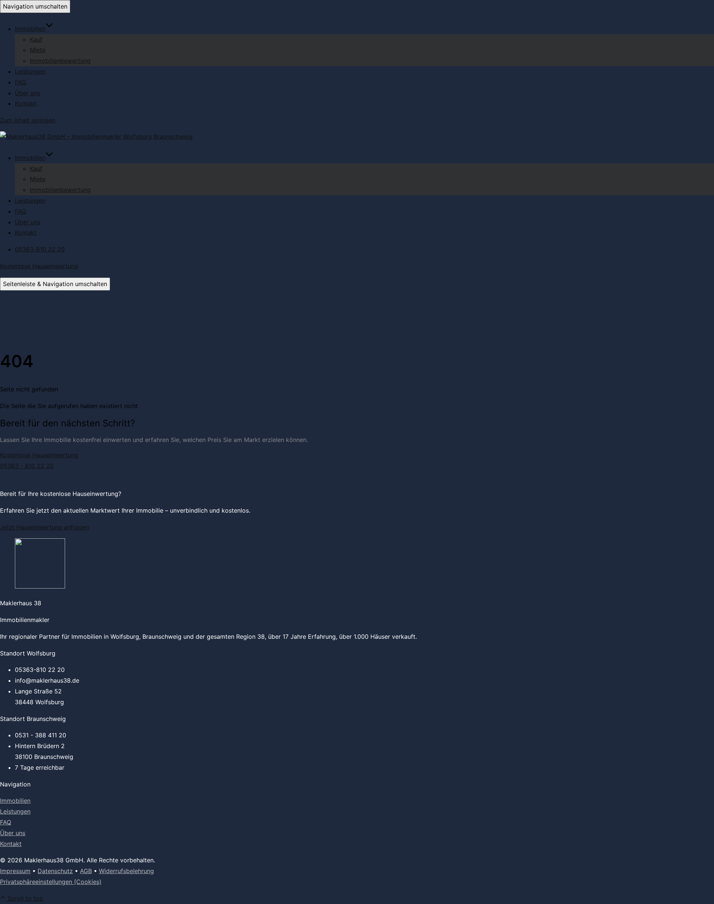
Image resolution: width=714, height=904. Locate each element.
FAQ (20, 82)
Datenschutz (55, 871)
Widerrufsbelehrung (126, 871)
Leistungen (30, 71)
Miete (37, 50)
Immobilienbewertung (60, 60)
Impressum (15, 871)
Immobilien (30, 28)
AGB (86, 871)
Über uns (27, 93)
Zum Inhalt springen (27, 120)
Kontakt (25, 103)
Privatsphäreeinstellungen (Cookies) (51, 881)
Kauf (36, 39)
